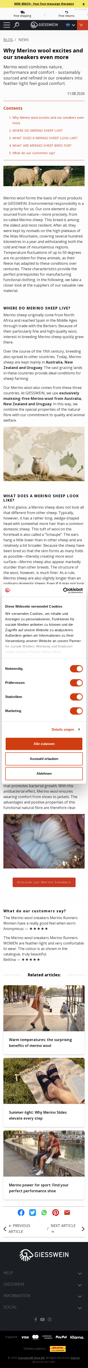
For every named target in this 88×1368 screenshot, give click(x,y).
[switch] (76, 682)
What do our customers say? (33, 153)
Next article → (63, 1228)
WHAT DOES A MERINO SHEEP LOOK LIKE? (45, 138)
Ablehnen (44, 773)
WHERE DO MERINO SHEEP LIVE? (37, 130)
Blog (8, 39)
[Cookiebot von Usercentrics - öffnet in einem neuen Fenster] (63, 591)
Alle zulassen (44, 744)
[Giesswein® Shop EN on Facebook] (36, 1319)
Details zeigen (63, 729)
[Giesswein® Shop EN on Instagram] (49, 1319)
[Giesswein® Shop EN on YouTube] (42, 1319)
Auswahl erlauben (44, 759)
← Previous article (19, 1228)
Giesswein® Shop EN (31, 1357)
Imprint (75, 1357)
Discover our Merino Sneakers (44, 882)
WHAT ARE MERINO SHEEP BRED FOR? (42, 145)
